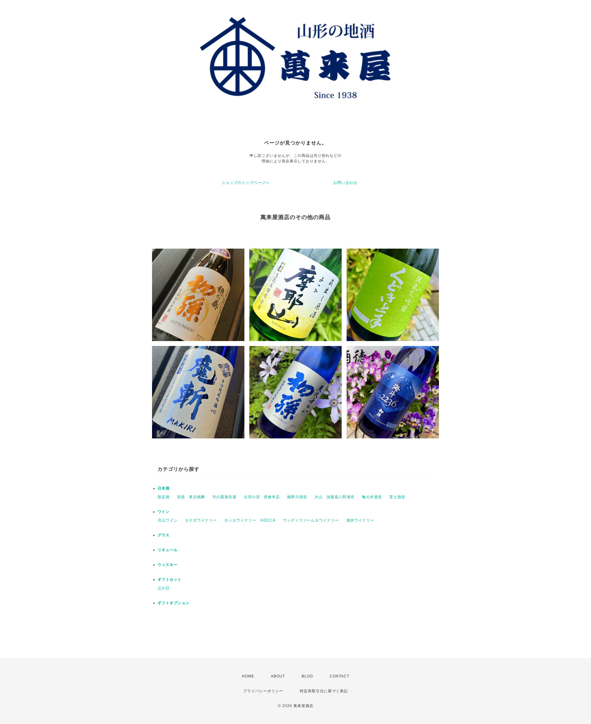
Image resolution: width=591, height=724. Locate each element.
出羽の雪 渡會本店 (262, 497)
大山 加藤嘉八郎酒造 (335, 497)
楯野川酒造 (297, 497)
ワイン (164, 512)
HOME (248, 676)
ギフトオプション (174, 603)
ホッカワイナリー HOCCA (249, 520)
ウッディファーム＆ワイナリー (311, 520)
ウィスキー (168, 565)
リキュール (168, 550)
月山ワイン (168, 520)
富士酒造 (397, 497)
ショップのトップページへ (246, 183)
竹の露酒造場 (224, 497)
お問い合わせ (345, 183)
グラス (164, 535)
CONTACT (339, 676)
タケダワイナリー (201, 520)
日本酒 (164, 488)
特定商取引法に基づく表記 (324, 691)
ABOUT (278, 676)
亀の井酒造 (372, 497)
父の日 (164, 588)
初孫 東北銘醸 (191, 497)
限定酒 (164, 497)
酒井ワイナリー (360, 520)
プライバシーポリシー (263, 691)
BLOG (307, 676)
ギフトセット (170, 579)
